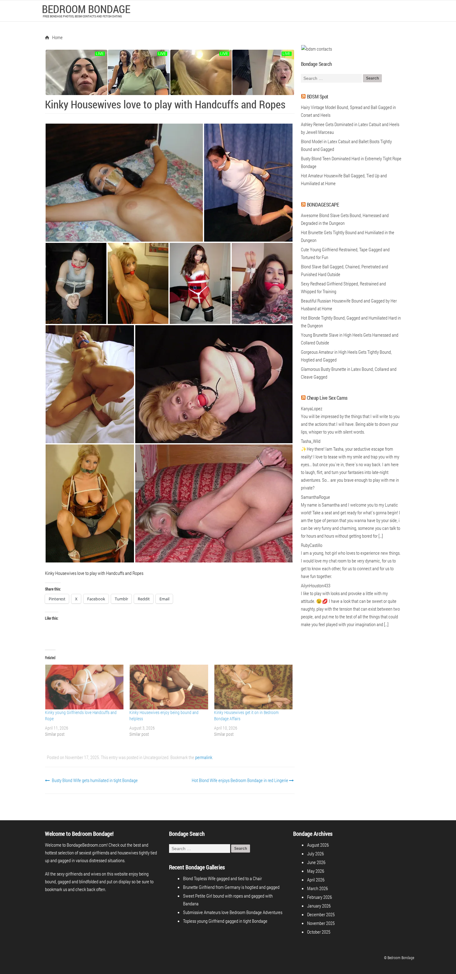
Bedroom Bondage (86, 9)
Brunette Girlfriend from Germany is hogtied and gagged (231, 887)
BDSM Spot (317, 96)
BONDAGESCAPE (323, 204)
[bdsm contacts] (316, 49)
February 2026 (319, 897)
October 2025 (318, 932)
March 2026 (317, 888)
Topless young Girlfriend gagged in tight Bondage (225, 921)
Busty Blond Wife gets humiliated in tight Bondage (94, 780)
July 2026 (315, 853)
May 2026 (315, 871)
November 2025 (321, 923)
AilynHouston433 (315, 585)
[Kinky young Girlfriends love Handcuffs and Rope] (84, 687)
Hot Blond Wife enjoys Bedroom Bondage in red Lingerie (240, 780)
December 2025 (321, 914)
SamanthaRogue (315, 497)
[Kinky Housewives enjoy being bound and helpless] (168, 687)
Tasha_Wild (310, 441)
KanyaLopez (311, 408)
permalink (203, 757)
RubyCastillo (311, 545)
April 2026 (315, 879)
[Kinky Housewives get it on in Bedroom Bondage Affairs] (253, 687)
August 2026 (318, 845)
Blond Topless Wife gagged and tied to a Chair (222, 878)
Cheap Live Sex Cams (327, 397)
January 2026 (319, 906)
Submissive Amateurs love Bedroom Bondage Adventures (232, 912)
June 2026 (316, 862)
